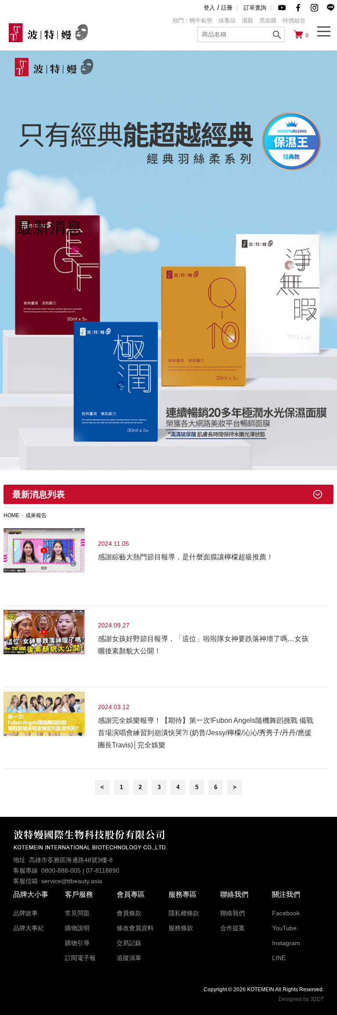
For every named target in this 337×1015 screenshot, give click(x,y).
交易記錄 (129, 942)
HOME (11, 515)
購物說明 (77, 928)
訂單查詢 (255, 8)
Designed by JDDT (301, 999)
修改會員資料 (135, 928)
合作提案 (232, 928)
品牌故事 (25, 913)
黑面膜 (267, 20)
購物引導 (77, 942)
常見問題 (77, 913)
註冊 (227, 8)
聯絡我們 (232, 913)
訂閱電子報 (80, 957)
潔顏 (247, 20)
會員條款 (129, 913)
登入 (209, 8)
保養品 (227, 20)
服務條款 (180, 928)
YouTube (284, 928)
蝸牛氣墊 (201, 20)
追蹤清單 (129, 957)
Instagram (286, 942)
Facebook (286, 913)
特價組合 (294, 20)
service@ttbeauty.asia (71, 880)
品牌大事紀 (28, 928)
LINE (279, 957)
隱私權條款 (183, 913)
